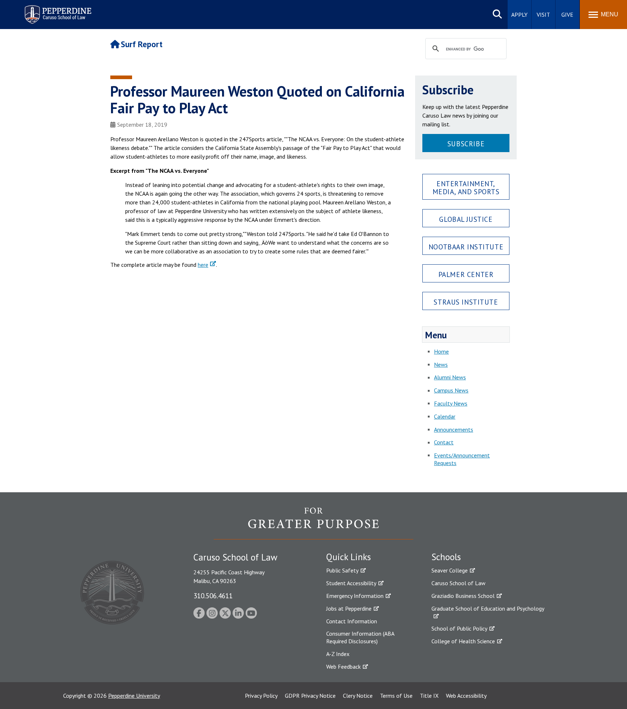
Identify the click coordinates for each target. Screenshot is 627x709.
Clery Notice (358, 695)
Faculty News (450, 403)
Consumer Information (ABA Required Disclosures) (360, 637)
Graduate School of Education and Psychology (487, 608)
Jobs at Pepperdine (349, 608)
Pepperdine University (134, 695)
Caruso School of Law (458, 583)
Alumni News (450, 377)
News (441, 364)
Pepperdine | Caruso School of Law (57, 10)
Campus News (451, 390)
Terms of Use (396, 695)
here (203, 264)
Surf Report (142, 44)
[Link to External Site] (313, 523)
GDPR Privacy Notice (310, 695)
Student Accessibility (351, 583)
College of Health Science (463, 641)
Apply (519, 14)
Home (441, 351)
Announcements (453, 429)
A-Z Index (337, 653)
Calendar (444, 416)
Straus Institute (466, 301)
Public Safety (342, 570)
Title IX (429, 695)
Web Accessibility (466, 695)
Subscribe (465, 143)
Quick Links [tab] (348, 557)
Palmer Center (466, 274)
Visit (543, 14)
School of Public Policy (459, 628)
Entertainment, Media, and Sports (466, 187)
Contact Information (351, 621)
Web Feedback (343, 666)
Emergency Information (355, 595)
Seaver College (449, 570)
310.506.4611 (213, 595)
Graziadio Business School (463, 595)
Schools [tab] (446, 557)
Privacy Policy (261, 695)
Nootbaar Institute (466, 246)
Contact (444, 442)
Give (567, 14)
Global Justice (465, 219)
